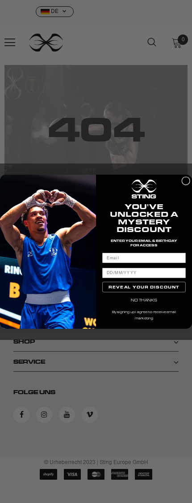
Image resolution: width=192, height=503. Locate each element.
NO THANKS (144, 299)
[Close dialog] (186, 181)
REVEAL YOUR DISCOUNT (144, 286)
